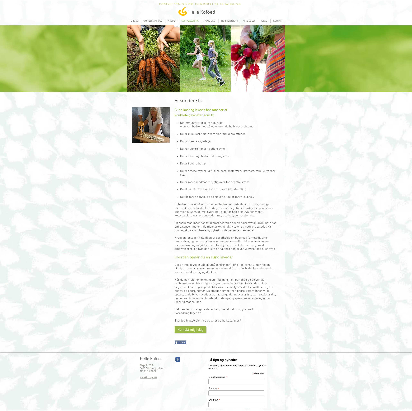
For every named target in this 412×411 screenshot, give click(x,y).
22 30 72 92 (150, 371)
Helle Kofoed (151, 358)
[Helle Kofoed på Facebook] (177, 359)
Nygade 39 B (147, 365)
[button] (264, 21)
